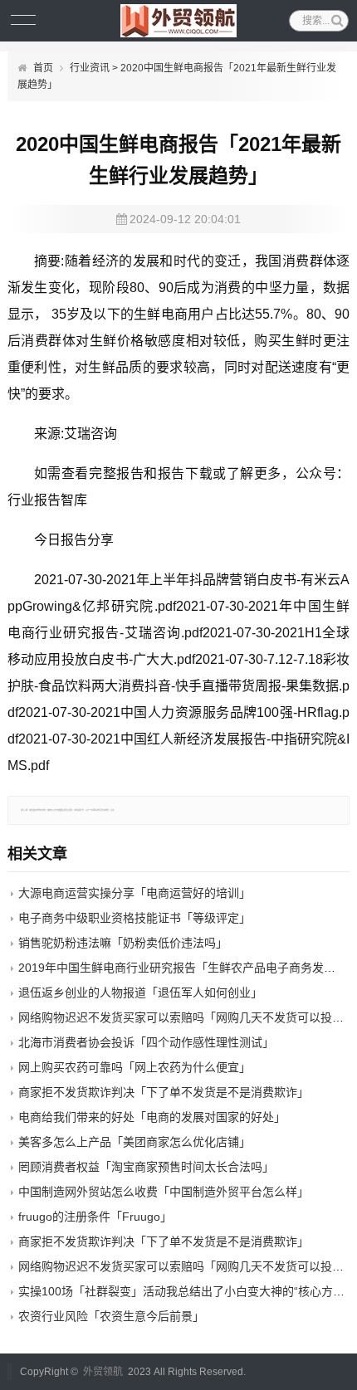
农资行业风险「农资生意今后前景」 (111, 1316)
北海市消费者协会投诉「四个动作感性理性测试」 (146, 1042)
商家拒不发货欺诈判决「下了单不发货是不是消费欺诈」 (163, 1092)
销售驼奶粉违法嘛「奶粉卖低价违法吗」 (122, 942)
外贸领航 (103, 1372)
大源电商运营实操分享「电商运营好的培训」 (134, 893)
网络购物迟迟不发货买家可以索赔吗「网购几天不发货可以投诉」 (186, 1017)
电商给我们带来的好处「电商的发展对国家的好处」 (152, 1117)
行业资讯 (90, 68)
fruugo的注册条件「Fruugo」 (95, 1216)
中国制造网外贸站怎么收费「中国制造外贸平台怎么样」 (163, 1191)
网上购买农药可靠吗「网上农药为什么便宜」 (134, 1067)
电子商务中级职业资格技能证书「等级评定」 (134, 917)
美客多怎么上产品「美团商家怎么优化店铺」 (134, 1142)
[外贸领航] (178, 20)
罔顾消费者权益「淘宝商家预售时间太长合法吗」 (146, 1166)
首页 (43, 68)
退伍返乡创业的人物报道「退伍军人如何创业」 (140, 992)
